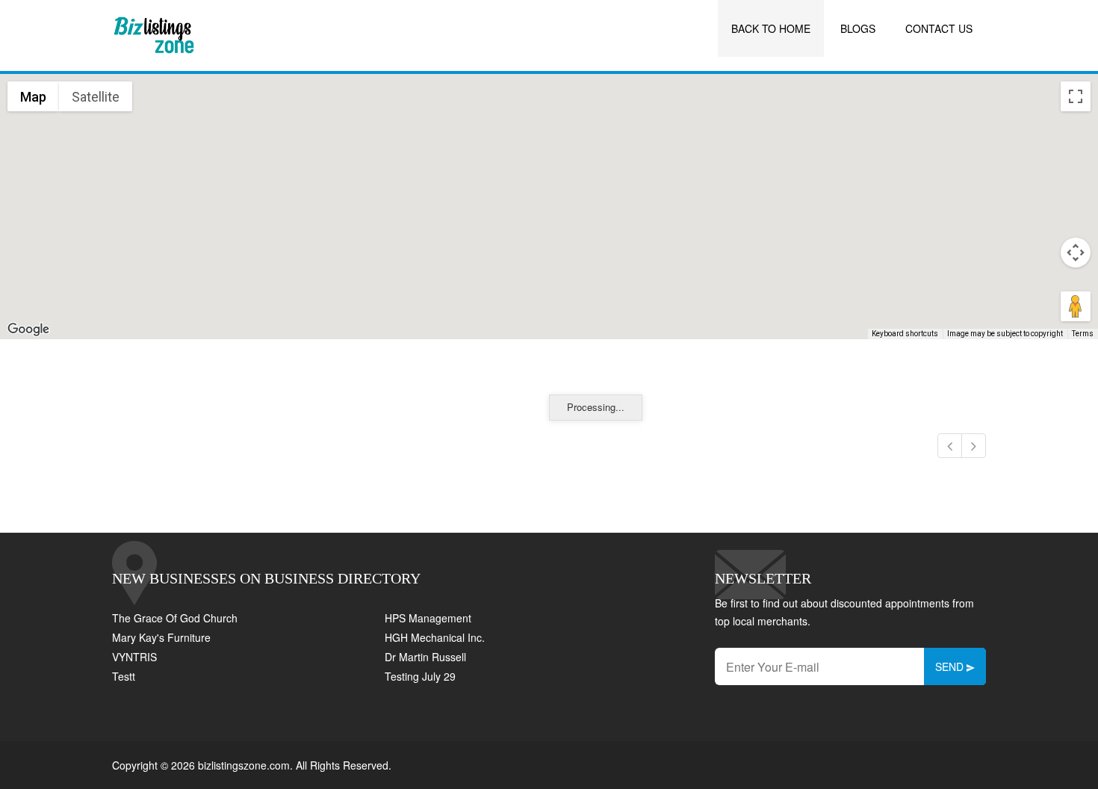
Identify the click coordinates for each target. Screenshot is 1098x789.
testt (123, 676)
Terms (1083, 333)
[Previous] (949, 445)
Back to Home (770, 28)
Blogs (857, 28)
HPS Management (428, 617)
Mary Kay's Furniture (161, 637)
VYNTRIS (134, 656)
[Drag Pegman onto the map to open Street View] (1076, 306)
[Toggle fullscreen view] (1076, 96)
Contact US (939, 28)
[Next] (973, 445)
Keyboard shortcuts (905, 333)
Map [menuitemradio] (33, 97)
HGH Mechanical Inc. (435, 637)
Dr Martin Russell (425, 656)
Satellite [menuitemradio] (96, 97)
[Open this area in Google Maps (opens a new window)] (28, 329)
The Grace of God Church (175, 617)
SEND (951, 666)
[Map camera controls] (1076, 252)
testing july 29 (420, 676)
